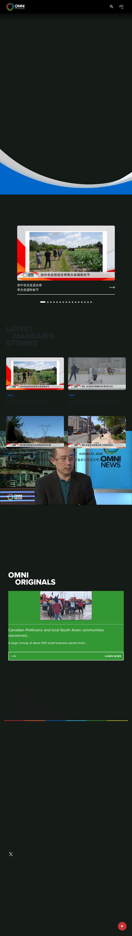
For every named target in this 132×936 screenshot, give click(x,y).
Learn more (113, 656)
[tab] (42, 302)
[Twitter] (11, 855)
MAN (10, 395)
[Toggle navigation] (121, 7)
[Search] (112, 7)
